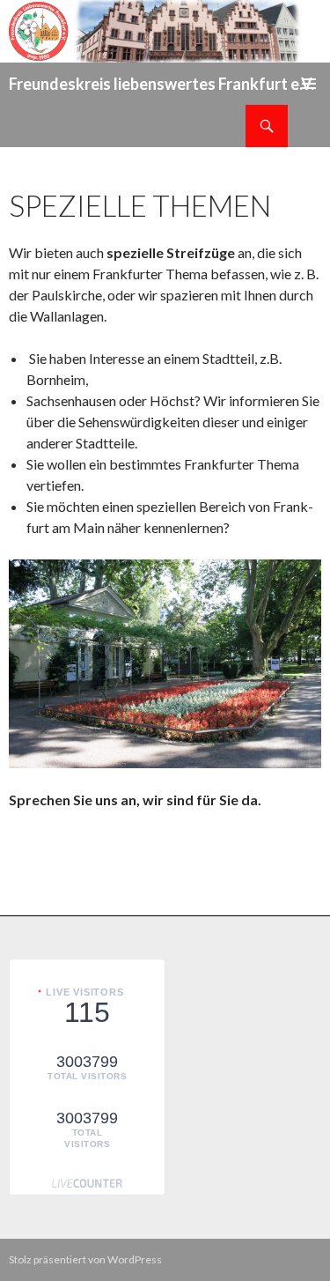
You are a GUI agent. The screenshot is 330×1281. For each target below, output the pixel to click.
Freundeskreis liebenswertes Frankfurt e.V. (161, 83)
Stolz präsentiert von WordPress (85, 1259)
